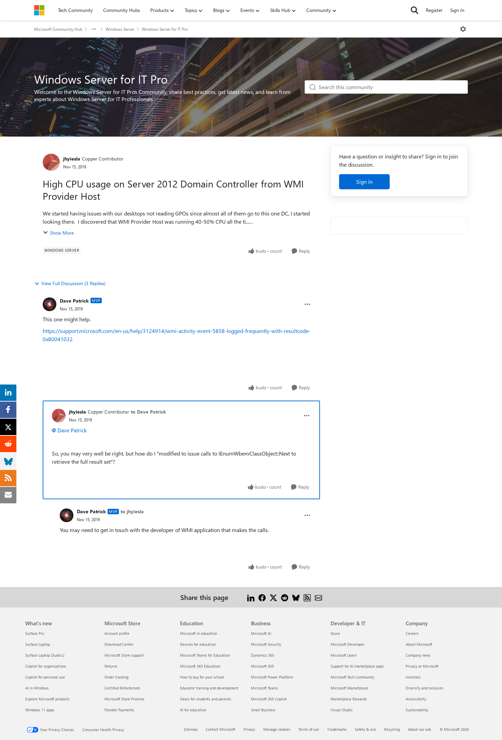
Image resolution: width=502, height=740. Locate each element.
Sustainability (417, 709)
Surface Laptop (37, 644)
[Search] (414, 10)
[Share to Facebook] (262, 597)
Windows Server (120, 29)
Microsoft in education (198, 633)
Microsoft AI (261, 633)
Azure (335, 633)
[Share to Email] (318, 597)
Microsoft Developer (347, 644)
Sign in (364, 181)
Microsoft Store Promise (124, 698)
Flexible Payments (119, 709)
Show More (62, 232)
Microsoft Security (266, 644)
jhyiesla (71, 158)
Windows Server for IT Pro (165, 29)
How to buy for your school (202, 677)
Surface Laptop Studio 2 (45, 655)
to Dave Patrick (148, 411)
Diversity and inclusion (424, 687)
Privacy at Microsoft (422, 666)
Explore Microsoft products (47, 698)
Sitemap (190, 729)
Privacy (249, 729)
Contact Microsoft (220, 729)
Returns (110, 666)
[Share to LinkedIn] (250, 597)
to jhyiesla (132, 511)
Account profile (116, 633)
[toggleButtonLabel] (463, 29)
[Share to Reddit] (284, 597)
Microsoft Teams (264, 687)
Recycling (392, 729)
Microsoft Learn (344, 655)
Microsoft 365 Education (200, 666)
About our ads (419, 729)
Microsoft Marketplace (349, 687)
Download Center (119, 644)
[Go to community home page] (39, 10)
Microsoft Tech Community (352, 677)
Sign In (457, 10)
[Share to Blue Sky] (295, 597)
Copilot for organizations (45, 666)
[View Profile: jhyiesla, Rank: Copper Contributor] (51, 162)
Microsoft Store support (124, 655)
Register (434, 10)
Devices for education (198, 644)
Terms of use (308, 729)
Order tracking (116, 677)
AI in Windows (37, 687)
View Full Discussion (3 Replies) (73, 283)
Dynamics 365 (262, 655)
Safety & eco (365, 729)
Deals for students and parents (205, 698)
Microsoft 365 (262, 666)
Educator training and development (209, 687)
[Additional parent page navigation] (94, 29)
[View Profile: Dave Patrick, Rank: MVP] (49, 304)
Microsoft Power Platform (272, 677)
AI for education (193, 709)
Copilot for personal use (45, 677)
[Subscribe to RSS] (307, 597)
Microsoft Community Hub (58, 29)
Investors (413, 677)
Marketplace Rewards (349, 698)
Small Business (263, 709)
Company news (418, 655)
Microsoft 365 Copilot (269, 698)
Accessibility (416, 698)
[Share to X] (273, 597)
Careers (412, 633)
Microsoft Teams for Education (205, 655)
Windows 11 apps (39, 709)
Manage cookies (276, 729)
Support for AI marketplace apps (357, 666)
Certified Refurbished (122, 687)
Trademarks (337, 729)
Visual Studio (341, 709)
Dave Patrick (74, 300)
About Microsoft (419, 644)
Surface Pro (34, 633)
